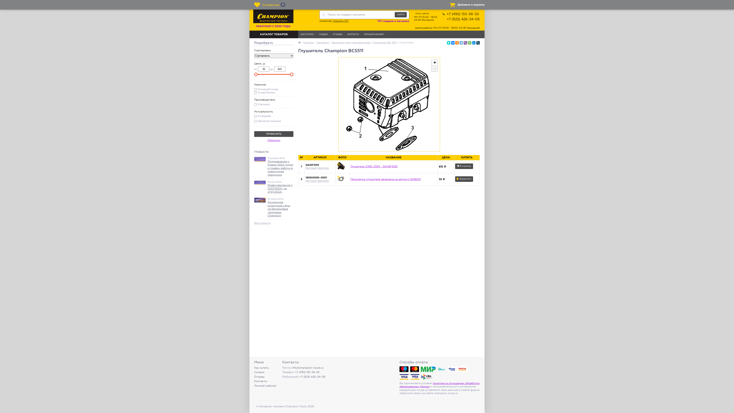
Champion (264, 104)
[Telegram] (461, 43)
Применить (274, 134)
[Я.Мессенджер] (448, 43)
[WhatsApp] (469, 43)
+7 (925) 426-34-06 (463, 19)
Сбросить (273, 140)
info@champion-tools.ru (308, 368)
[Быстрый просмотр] (342, 166)
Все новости (262, 223)
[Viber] (465, 43)
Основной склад (268, 89)
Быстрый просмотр (317, 168)
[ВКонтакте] (453, 43)
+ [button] (435, 62)
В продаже (264, 116)
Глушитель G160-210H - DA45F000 (374, 166)
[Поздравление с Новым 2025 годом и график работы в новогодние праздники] (260, 159)
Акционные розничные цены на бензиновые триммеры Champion (279, 209)
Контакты (353, 34)
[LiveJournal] (478, 43)
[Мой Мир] (474, 43)
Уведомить (465, 179)
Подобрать (263, 43)
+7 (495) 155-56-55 (463, 14)
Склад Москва (266, 92)
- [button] (435, 68)
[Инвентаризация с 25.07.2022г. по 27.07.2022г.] (260, 183)
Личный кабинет (374, 34)
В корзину (465, 166)
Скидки (323, 34)
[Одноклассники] (457, 43)
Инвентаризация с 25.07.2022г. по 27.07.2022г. (280, 188)
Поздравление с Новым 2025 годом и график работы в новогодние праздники (280, 168)
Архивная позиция (269, 121)
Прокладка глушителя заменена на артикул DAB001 (386, 179)
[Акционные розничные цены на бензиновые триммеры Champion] (260, 200)
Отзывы (337, 34)
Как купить (307, 34)
